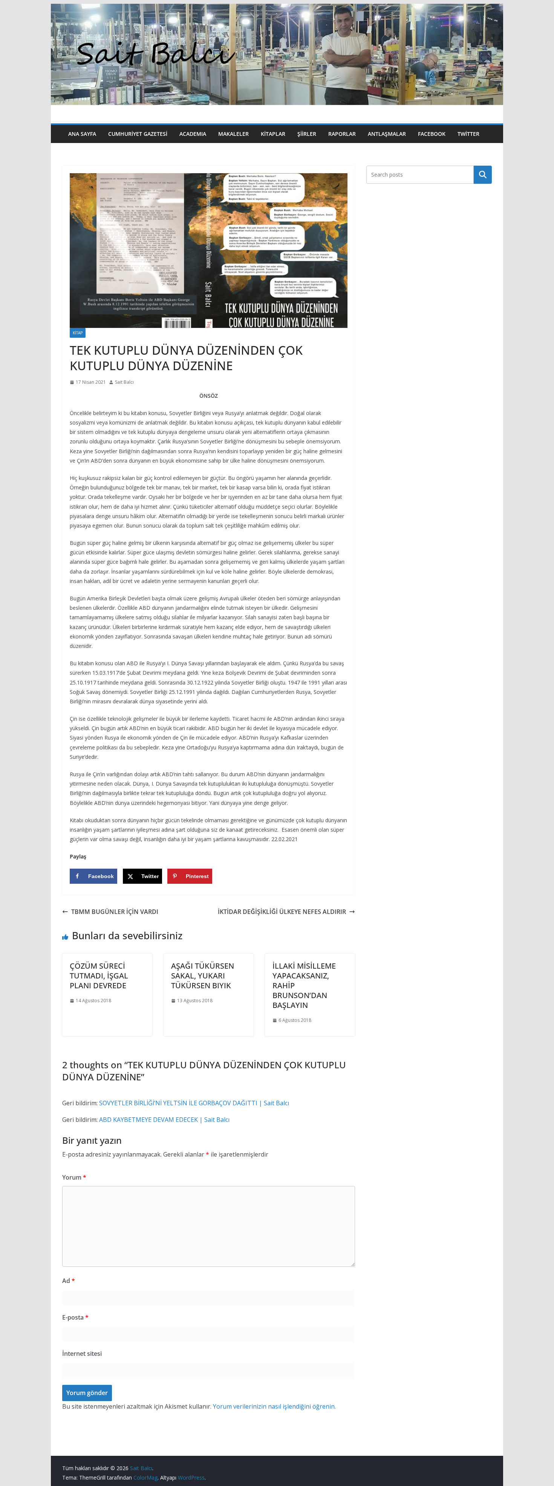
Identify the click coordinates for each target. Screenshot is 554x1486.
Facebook (431, 133)
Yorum (74, 1177)
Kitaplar (273, 133)
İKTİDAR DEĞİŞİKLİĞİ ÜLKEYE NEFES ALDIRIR (282, 912)
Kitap (78, 332)
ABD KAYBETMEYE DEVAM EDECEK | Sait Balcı (164, 1119)
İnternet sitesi (82, 1353)
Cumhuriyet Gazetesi (137, 133)
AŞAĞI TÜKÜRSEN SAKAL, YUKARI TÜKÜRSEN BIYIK (202, 976)
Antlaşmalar (387, 133)
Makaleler (233, 133)
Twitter (468, 133)
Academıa (192, 133)
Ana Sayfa (82, 133)
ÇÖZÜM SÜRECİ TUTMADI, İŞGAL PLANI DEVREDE (99, 976)
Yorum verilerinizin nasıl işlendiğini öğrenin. (274, 1406)
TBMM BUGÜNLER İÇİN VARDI (114, 912)
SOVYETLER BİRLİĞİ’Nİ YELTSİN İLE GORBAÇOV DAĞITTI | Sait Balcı (194, 1103)
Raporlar (342, 133)
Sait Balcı (124, 382)
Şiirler (306, 133)
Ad (68, 1281)
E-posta (75, 1317)
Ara (483, 175)
